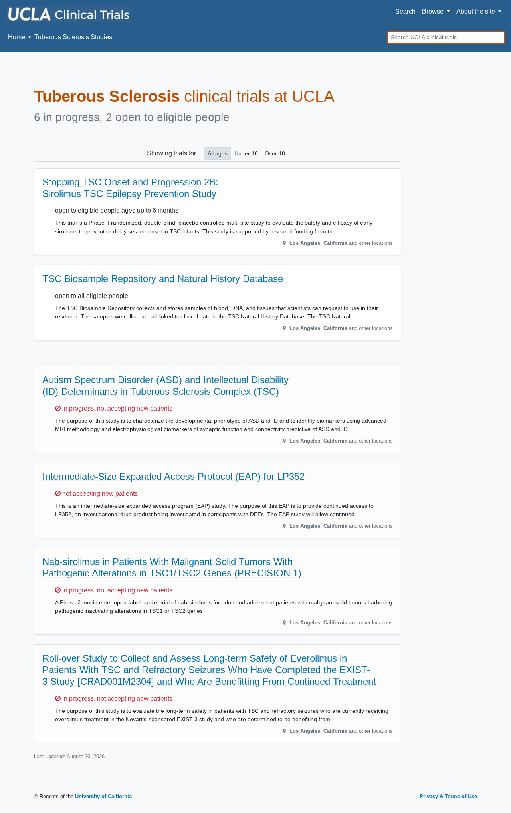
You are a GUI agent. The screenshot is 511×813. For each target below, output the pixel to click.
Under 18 (246, 153)
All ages (218, 153)
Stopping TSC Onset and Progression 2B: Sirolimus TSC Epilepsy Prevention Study (130, 188)
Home (16, 37)
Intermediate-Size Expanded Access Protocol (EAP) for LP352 (173, 476)
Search (405, 11)
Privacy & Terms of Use (448, 796)
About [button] (475, 11)
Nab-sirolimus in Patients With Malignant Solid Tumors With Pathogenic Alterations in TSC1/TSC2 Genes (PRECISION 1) (171, 567)
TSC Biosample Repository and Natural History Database (162, 278)
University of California (103, 796)
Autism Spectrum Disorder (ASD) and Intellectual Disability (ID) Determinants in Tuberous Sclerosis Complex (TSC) (165, 385)
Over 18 (275, 153)
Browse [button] (433, 11)
